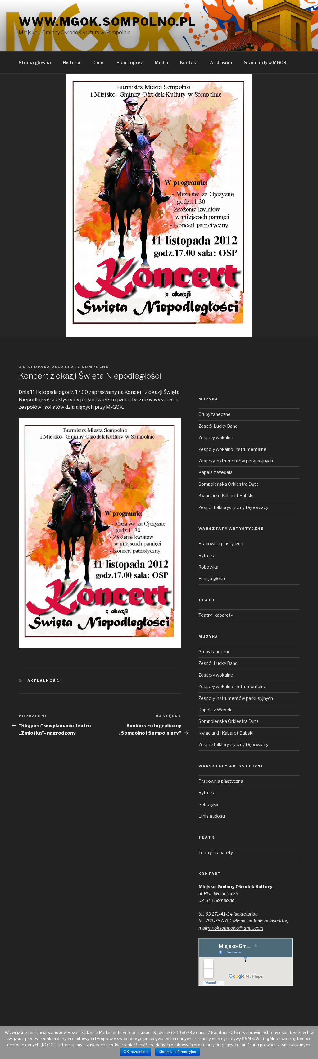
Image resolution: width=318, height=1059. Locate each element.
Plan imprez (129, 62)
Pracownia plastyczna (220, 543)
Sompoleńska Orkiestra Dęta (228, 484)
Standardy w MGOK (265, 62)
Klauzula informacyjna (177, 1052)
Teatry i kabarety (215, 615)
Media (161, 62)
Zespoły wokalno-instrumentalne (232, 449)
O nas (98, 62)
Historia (71, 62)
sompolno (95, 367)
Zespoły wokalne (215, 437)
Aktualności (44, 680)
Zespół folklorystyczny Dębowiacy (233, 507)
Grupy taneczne (214, 414)
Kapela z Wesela (215, 472)
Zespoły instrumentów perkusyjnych (235, 460)
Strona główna (35, 62)
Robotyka (208, 567)
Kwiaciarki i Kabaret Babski (225, 495)
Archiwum (221, 62)
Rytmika (207, 555)
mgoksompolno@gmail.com (235, 928)
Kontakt (189, 62)
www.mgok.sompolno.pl (108, 22)
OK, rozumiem (136, 1052)
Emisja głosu (211, 578)
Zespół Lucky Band (218, 426)
